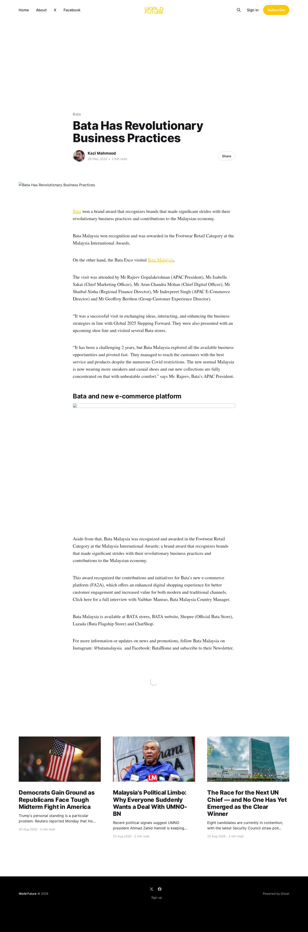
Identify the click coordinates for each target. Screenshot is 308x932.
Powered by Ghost (276, 893)
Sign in (253, 10)
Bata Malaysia (161, 260)
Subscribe (276, 10)
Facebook (72, 10)
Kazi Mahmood (102, 153)
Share (226, 156)
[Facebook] (159, 889)
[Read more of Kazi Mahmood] (79, 156)
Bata (77, 114)
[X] (151, 889)
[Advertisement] (154, 53)
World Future (28, 893)
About (41, 10)
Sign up (156, 897)
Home (24, 10)
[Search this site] (238, 10)
